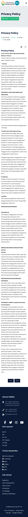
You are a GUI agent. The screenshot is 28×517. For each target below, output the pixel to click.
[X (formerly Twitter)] (25, 46)
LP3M (5, 469)
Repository (5, 480)
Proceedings (6, 491)
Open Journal (6, 486)
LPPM (5, 467)
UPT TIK (4, 437)
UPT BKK (4, 443)
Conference (5, 488)
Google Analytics (17, 513)
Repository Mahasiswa (8, 494)
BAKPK (4, 432)
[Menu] (26, 3)
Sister (5, 461)
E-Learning (7, 459)
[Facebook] (21, 46)
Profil (14, 37)
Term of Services (9, 510)
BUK (3, 435)
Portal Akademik (9, 456)
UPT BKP (4, 445)
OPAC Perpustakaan (8, 483)
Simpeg (6, 464)
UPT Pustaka (6, 440)
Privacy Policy (20, 510)
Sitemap (8, 513)
